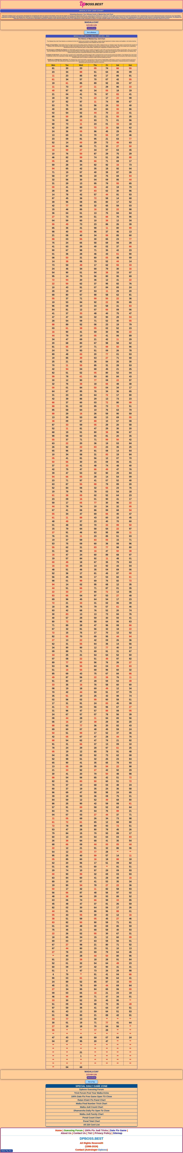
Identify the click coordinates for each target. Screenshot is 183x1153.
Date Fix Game (118, 1130)
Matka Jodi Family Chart (91, 1114)
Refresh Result (91, 28)
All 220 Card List (91, 1124)
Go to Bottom (91, 32)
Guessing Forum (73, 1130)
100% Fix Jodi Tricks (96, 1130)
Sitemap (117, 1133)
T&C (90, 1133)
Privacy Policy (103, 1133)
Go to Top (91, 1082)
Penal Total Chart (91, 1121)
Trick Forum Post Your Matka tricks (91, 1093)
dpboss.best (91, 1138)
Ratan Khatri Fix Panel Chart (92, 1100)
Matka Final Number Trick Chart (91, 1103)
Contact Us (79, 1133)
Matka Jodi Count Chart (91, 1107)
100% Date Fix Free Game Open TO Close (91, 1096)
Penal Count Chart (92, 1117)
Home (58, 1130)
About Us (66, 1133)
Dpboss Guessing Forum (91, 1089)
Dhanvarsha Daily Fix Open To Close (91, 1110)
